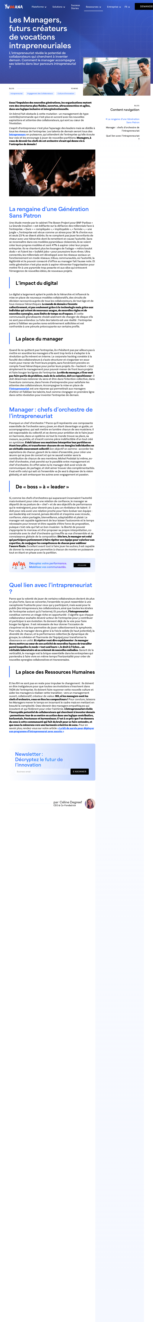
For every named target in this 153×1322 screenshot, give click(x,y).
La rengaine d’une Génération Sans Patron (123, 121)
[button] (39, 6)
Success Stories (75, 7)
